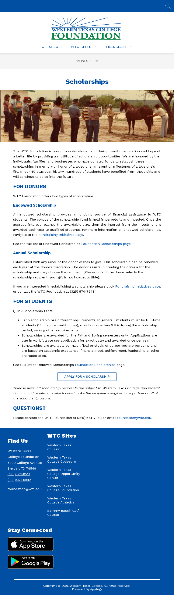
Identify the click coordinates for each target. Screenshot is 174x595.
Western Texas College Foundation (63, 488)
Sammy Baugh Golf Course (63, 513)
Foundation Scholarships (95, 365)
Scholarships (87, 61)
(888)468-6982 (19, 480)
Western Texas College (59, 447)
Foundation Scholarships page (106, 244)
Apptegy (96, 589)
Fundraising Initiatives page (60, 235)
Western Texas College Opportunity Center (63, 474)
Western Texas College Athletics (60, 500)
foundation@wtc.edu (134, 418)
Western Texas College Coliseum (61, 459)
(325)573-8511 (19, 474)
